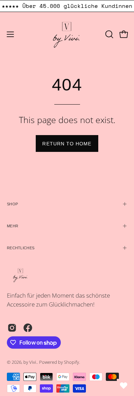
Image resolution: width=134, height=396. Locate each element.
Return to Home (66, 143)
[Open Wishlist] (124, 386)
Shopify (71, 362)
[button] (108, 34)
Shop (12, 204)
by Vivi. (30, 362)
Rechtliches (20, 248)
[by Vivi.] (67, 34)
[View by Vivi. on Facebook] (28, 328)
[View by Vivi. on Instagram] (12, 328)
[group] (67, 6)
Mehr (12, 226)
